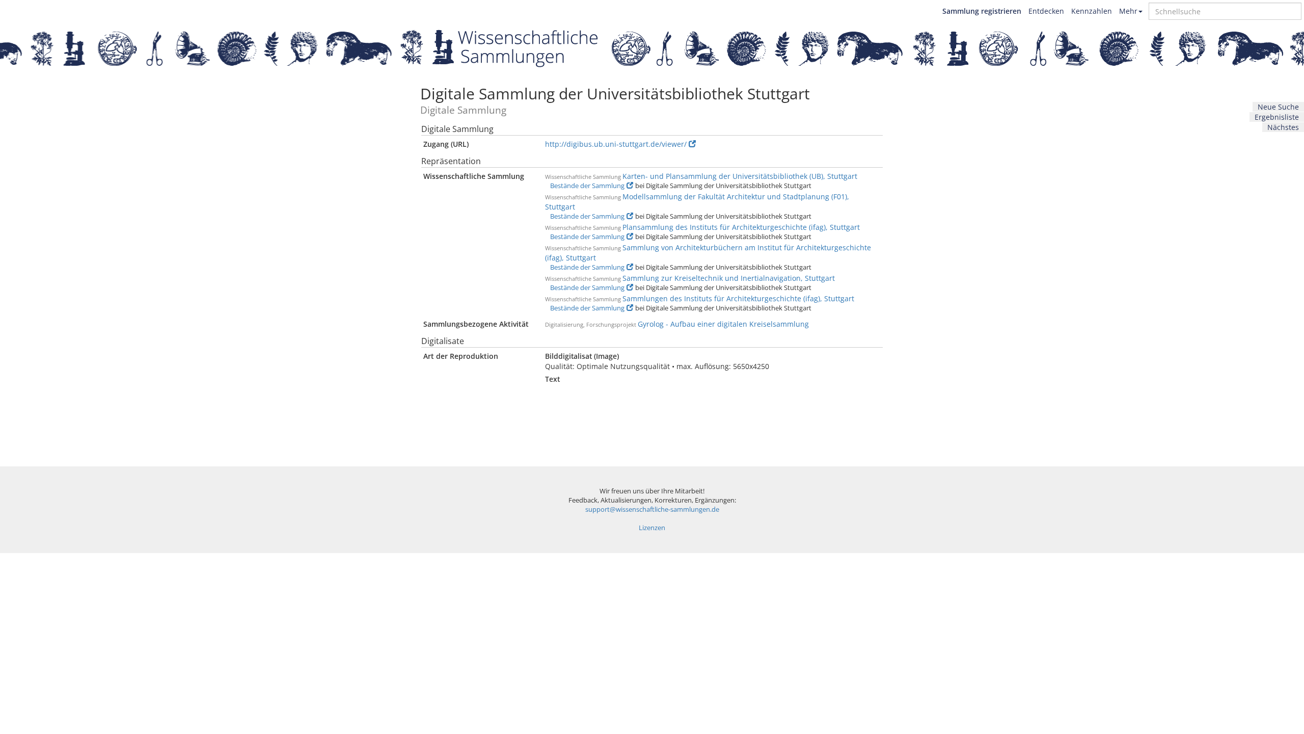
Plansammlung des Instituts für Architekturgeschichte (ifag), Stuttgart (741, 227)
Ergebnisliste (1277, 117)
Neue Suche (1278, 107)
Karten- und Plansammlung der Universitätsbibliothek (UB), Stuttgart (739, 176)
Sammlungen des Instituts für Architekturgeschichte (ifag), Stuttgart (738, 298)
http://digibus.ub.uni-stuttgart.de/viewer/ (616, 144)
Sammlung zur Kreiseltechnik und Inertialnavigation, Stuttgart (728, 278)
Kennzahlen (1091, 11)
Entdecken (1046, 11)
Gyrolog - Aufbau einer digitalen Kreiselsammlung (723, 324)
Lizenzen (652, 527)
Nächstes (1283, 127)
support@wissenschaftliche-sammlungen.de (652, 509)
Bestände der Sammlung (587, 185)
